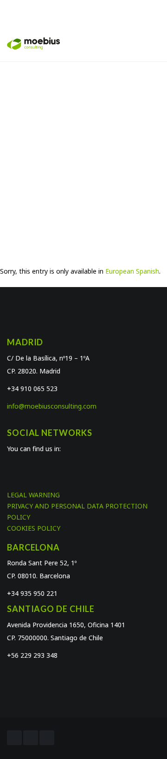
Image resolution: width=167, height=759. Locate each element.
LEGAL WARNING (33, 494)
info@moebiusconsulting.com (51, 406)
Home (52, 161)
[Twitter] (30, 737)
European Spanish (132, 271)
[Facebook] (14, 737)
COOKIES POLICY (33, 528)
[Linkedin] (46, 737)
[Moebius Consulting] (33, 42)
